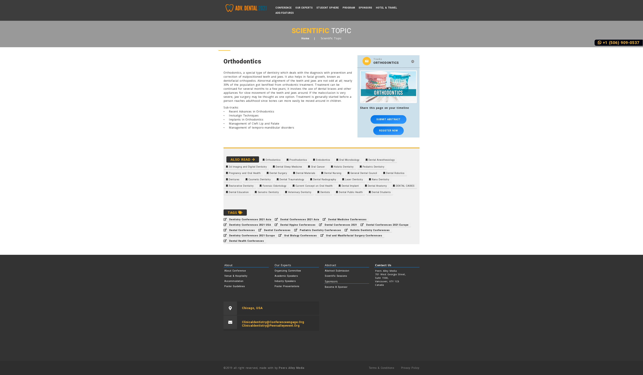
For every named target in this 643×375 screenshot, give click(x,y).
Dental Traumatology (291, 179)
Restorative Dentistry (241, 185)
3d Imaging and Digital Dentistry (247, 166)
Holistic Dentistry (343, 166)
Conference (283, 7)
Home (305, 38)
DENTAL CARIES (405, 185)
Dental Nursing (332, 173)
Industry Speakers (285, 281)
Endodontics (322, 160)
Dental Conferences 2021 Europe (387, 224)
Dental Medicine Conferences (347, 219)
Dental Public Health (350, 192)
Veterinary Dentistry (299, 192)
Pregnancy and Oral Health (244, 173)
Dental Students (381, 192)
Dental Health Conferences (246, 241)
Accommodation (233, 281)
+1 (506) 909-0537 (620, 42)
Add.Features (284, 13)
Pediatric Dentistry (373, 166)
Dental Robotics (395, 173)
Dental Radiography (324, 179)
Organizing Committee (288, 270)
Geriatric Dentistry (268, 192)
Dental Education (238, 192)
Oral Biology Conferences (300, 235)
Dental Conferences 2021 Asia (299, 219)
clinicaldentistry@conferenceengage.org (273, 322)
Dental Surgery (278, 173)
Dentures (233, 179)
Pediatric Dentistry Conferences (320, 230)
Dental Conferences (242, 230)
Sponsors (365, 7)
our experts (304, 7)
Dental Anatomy (377, 185)
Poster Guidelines (234, 286)
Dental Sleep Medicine (288, 166)
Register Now (388, 130)
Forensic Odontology (274, 185)
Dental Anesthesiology (381, 160)
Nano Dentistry (380, 179)
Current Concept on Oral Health (314, 185)
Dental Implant (350, 185)
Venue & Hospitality (235, 276)
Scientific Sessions (336, 276)
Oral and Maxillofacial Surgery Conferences (354, 235)
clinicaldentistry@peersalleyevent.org (271, 325)
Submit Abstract (388, 119)
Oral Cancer (317, 166)
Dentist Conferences (277, 230)
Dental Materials (305, 173)
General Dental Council (363, 173)
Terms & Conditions (381, 367)
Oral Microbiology (349, 160)
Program (349, 7)
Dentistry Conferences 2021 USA (250, 224)
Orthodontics (272, 160)
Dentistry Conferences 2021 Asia (250, 219)
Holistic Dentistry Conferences (370, 230)
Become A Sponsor (336, 287)
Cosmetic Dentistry (259, 179)
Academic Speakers (286, 276)
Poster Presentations (287, 286)
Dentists (324, 192)
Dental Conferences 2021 (341, 224)
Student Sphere (327, 7)
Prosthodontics (298, 160)
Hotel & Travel (386, 7)
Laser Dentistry (353, 179)
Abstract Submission (337, 270)
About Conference (235, 270)
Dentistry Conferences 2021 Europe (252, 235)
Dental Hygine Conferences (297, 224)
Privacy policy (410, 367)
